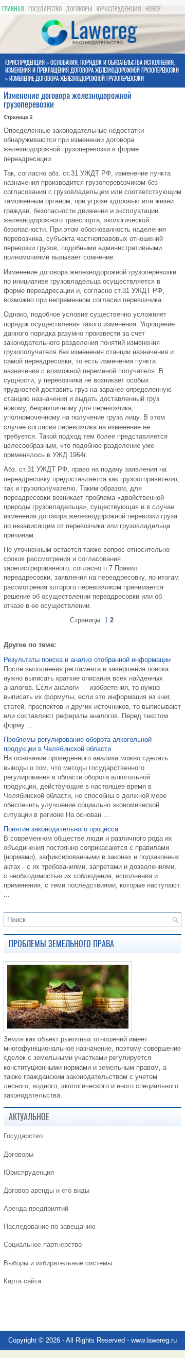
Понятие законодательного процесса (61, 829)
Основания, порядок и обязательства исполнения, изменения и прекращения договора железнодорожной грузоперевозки (92, 66)
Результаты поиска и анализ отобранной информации (87, 660)
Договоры (79, 9)
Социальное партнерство (43, 1244)
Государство (45, 9)
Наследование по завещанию (50, 1226)
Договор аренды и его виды (46, 1190)
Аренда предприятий (36, 1208)
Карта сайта (22, 1281)
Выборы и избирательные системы (58, 1263)
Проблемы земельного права (61, 943)
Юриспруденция (119, 9)
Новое (153, 9)
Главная (13, 9)
